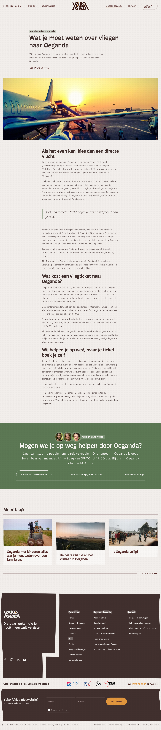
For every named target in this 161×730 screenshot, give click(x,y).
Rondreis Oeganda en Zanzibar (107, 649)
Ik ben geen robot (58, 710)
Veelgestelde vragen (77, 649)
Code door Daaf (133, 725)
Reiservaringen (49, 6)
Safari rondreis (100, 623)
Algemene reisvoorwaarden (35, 725)
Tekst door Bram (99, 725)
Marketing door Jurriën (150, 725)
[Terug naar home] (80, 6)
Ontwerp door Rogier (116, 725)
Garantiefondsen (76, 660)
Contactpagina (134, 633)
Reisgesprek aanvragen (138, 617)
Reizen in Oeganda (12, 6)
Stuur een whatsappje (133, 474)
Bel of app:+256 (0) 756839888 (142, 628)
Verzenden (116, 701)
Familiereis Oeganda (102, 638)
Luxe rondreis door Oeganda (106, 644)
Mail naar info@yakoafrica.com (86, 474)
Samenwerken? (75, 654)
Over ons (32, 6)
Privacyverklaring (55, 725)
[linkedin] (18, 659)
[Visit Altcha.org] (67, 710)
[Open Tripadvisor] (143, 683)
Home (71, 617)
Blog (71, 638)
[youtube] (24, 659)
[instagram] (11, 659)
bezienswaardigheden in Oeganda (58, 396)
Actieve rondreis (101, 628)
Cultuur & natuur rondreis (105, 633)
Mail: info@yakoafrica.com (139, 623)
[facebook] (5, 659)
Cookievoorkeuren (71, 725)
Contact (132, 6)
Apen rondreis (100, 617)
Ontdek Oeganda (114, 6)
